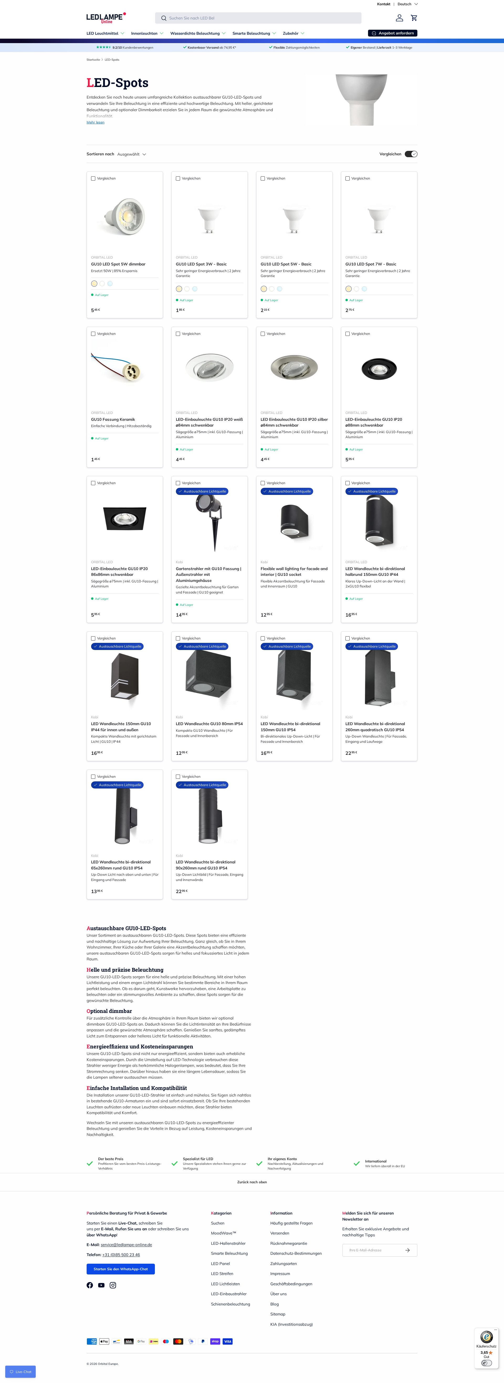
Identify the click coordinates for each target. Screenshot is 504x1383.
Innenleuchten (144, 33)
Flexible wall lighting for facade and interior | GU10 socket (294, 571)
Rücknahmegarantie (288, 1243)
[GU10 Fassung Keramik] (125, 372)
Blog (274, 1304)
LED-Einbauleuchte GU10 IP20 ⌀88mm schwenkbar (373, 422)
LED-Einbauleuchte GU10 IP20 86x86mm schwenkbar (119, 571)
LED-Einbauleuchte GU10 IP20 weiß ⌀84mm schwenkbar (209, 422)
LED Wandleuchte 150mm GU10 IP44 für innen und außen (121, 726)
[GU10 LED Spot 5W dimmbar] (125, 217)
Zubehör (290, 33)
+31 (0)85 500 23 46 (121, 1254)
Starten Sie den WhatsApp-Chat (121, 1269)
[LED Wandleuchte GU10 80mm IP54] (209, 676)
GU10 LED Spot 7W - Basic (370, 264)
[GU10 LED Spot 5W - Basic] (294, 217)
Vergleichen (390, 153)
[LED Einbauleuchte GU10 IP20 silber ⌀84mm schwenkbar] (294, 372)
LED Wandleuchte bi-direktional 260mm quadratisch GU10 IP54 (375, 726)
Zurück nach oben (252, 1182)
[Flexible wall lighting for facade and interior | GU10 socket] (294, 521)
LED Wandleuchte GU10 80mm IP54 (209, 723)
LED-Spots (112, 60)
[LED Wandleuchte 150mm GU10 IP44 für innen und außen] (125, 676)
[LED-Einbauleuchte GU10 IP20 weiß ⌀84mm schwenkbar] (209, 372)
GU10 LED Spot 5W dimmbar (118, 264)
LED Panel (220, 1263)
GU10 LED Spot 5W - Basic (286, 264)
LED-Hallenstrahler (228, 1243)
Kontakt (383, 4)
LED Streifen (222, 1273)
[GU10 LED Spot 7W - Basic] (379, 217)
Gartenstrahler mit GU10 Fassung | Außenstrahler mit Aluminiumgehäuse (208, 574)
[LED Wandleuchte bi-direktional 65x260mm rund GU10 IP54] (125, 815)
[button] (414, 18)
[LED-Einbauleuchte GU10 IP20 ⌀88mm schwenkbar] (379, 372)
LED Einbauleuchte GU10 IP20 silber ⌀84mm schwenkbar (294, 422)
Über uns (278, 1293)
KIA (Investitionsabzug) (291, 1324)
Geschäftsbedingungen (291, 1283)
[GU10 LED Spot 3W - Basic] (209, 217)
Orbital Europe (108, 1364)
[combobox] (258, 18)
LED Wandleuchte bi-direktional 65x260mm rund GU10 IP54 (121, 864)
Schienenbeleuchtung (230, 1304)
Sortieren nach (100, 153)
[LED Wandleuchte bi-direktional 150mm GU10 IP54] (294, 676)
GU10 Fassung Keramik (113, 419)
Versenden (279, 1233)
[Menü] (495, 1331)
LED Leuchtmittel (102, 33)
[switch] (486, 1363)
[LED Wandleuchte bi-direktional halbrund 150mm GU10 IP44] (379, 521)
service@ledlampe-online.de (126, 1244)
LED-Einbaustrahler (228, 1293)
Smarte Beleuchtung (251, 33)
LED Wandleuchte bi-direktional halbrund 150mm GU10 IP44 (375, 571)
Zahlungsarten (283, 1263)
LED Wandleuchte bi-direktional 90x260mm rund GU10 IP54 (205, 864)
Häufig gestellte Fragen (291, 1223)
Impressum (280, 1273)
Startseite (93, 60)
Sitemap (277, 1314)
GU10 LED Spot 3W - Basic (201, 264)
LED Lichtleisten (225, 1283)
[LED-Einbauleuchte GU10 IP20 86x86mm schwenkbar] (125, 521)
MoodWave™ (223, 1233)
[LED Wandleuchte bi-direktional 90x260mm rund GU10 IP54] (209, 815)
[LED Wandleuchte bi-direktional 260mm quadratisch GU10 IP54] (379, 676)
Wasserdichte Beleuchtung (195, 33)
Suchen (217, 1223)
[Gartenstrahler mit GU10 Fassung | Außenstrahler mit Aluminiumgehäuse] (209, 521)
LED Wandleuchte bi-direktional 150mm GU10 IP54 (290, 726)
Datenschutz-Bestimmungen (296, 1253)
